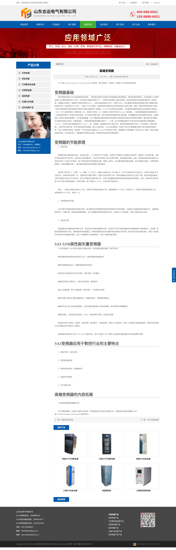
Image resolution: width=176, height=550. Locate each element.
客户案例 (72, 24)
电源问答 (88, 24)
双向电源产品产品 (115, 535)
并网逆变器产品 (114, 524)
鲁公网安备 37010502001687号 (148, 544)
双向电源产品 (27, 107)
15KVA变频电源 (153, 420)
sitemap (157, 3)
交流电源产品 (113, 514)
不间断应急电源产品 (116, 521)
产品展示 (56, 24)
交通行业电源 (27, 102)
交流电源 (26, 73)
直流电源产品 (113, 528)
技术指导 (104, 24)
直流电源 (26, 96)
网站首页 (24, 24)
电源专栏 (40, 24)
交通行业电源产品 (115, 531)
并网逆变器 (26, 90)
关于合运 (122, 3)
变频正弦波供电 (67, 420)
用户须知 (145, 3)
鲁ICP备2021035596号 (82, 544)
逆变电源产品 (113, 518)
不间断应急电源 (28, 84)
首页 (147, 64)
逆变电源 (26, 79)
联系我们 (133, 3)
